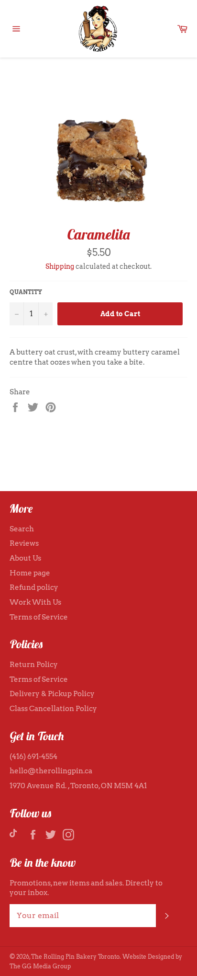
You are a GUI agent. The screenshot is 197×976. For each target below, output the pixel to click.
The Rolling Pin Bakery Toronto (75, 956)
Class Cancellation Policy (53, 708)
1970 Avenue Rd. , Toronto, (55, 785)
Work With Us (35, 602)
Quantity (26, 292)
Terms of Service (39, 617)
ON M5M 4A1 (124, 785)
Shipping (59, 266)
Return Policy (34, 664)
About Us (25, 558)
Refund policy (34, 587)
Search (22, 529)
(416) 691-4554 (33, 756)
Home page (30, 573)
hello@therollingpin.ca (51, 771)
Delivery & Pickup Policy (52, 693)
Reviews (24, 543)
